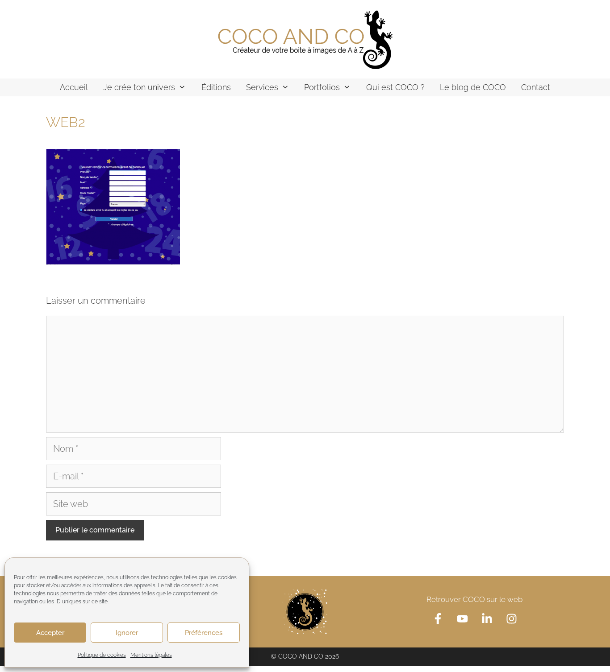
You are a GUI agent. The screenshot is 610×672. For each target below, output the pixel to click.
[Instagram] (511, 618)
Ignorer (127, 633)
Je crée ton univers (139, 87)
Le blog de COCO (473, 87)
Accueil (74, 87)
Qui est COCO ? (395, 87)
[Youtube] (462, 618)
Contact (535, 87)
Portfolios (322, 87)
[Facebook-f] (437, 618)
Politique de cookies (102, 655)
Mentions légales (151, 655)
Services (262, 87)
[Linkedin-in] (487, 618)
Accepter (50, 633)
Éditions (216, 87)
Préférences (203, 633)
